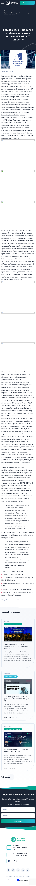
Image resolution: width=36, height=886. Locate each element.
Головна (3, 9)
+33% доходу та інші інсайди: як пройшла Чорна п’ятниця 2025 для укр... (16, 699)
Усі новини (5, 777)
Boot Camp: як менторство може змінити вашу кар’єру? (16, 750)
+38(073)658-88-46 (20, 854)
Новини (6, 11)
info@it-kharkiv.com (20, 861)
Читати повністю (9, 665)
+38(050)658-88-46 (20, 856)
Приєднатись (27, 3)
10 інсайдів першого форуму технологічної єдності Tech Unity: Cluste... (16, 646)
